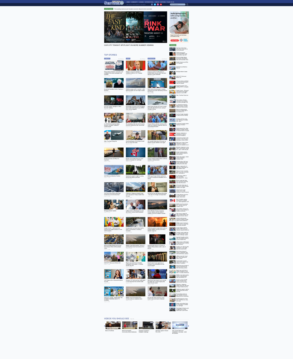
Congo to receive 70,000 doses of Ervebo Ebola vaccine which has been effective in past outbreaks (182, 281)
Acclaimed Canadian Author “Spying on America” (182, 124)
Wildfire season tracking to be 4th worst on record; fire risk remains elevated (182, 224)
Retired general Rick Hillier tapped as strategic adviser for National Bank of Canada (182, 129)
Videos (157, 2)
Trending (173, 45)
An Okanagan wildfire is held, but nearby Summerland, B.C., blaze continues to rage (181, 177)
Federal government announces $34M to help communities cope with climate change (181, 54)
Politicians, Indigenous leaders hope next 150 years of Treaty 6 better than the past (182, 286)
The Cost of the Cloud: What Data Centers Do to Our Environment (182, 49)
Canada (141, 2)
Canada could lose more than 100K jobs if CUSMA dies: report (182, 120)
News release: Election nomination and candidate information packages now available (182, 101)
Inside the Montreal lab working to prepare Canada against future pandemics (182, 219)
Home (128, 2)
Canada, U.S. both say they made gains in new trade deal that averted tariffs (182, 248)
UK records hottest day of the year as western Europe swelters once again (182, 186)
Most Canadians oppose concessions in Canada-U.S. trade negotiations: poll (182, 200)
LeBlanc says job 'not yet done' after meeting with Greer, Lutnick (181, 257)
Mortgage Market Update (181, 71)
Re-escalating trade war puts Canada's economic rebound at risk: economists (182, 295)
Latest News (109, 9)
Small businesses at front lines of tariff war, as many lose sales (182, 300)
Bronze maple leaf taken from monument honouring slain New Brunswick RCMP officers (182, 182)
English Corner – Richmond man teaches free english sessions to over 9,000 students (182, 92)
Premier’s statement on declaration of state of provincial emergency (181, 134)
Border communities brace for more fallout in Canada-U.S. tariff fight (182, 304)
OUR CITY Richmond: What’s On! (181, 77)
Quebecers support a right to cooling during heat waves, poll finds (182, 290)
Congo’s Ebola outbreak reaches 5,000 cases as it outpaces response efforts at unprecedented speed (182, 229)
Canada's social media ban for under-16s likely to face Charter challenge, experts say (182, 234)
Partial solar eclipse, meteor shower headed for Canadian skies (182, 158)
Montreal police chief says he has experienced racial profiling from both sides (182, 162)
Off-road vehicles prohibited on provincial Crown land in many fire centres (182, 82)
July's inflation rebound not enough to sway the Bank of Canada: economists (182, 210)
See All (132, 319)
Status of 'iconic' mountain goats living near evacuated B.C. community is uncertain (182, 172)
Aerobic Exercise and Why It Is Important (182, 62)
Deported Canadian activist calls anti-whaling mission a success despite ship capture (182, 238)
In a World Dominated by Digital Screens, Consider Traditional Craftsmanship (182, 106)
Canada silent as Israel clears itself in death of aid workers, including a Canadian (182, 262)
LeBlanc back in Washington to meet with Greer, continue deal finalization (182, 243)
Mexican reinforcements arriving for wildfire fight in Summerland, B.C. (182, 110)
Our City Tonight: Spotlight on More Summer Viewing (182, 114)
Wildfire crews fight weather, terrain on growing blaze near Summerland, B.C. (182, 276)
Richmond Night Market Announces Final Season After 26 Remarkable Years (182, 58)
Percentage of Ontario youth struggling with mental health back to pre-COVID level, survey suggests (182, 309)
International (149, 2)
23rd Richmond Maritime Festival (181, 67)
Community (134, 2)
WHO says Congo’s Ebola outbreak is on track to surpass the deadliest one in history (182, 144)
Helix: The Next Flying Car (182, 95)
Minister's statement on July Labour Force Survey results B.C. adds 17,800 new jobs (182, 148)
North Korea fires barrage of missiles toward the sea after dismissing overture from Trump (182, 267)
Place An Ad (170, 2)
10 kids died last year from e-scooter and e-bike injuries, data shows (182, 196)
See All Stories (121, 58)
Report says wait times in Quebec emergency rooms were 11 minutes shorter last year (182, 272)
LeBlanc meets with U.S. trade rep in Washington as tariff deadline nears (182, 167)
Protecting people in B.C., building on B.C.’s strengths (182, 86)
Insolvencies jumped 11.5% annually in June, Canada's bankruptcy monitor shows (182, 139)
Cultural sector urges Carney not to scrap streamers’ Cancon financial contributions (182, 191)
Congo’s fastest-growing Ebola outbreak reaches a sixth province (182, 153)
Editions (163, 2)
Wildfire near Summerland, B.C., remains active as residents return (182, 205)
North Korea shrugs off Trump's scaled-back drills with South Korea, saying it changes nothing (182, 253)
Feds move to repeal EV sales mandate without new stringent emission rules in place (182, 215)
